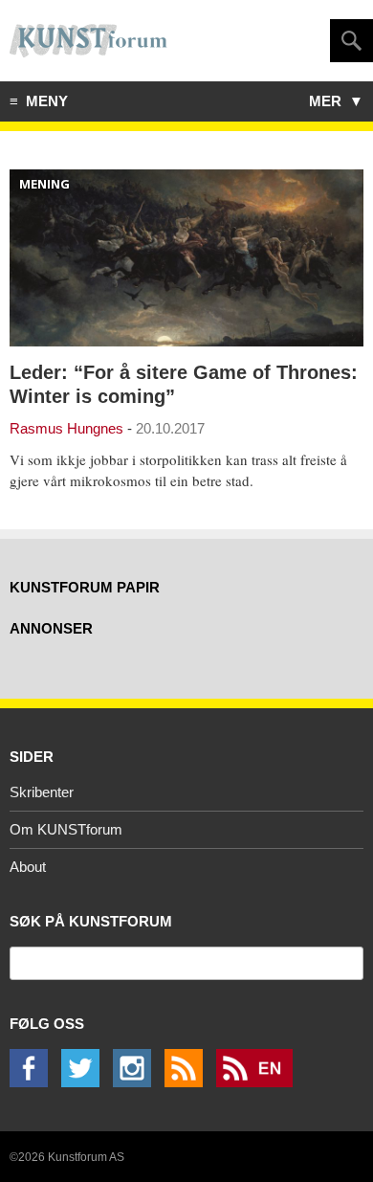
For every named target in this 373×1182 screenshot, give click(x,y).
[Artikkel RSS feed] (188, 1082)
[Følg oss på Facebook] (33, 1082)
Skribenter (42, 792)
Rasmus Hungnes (66, 428)
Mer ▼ (336, 101)
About (28, 867)
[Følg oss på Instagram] (137, 1082)
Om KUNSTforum (66, 829)
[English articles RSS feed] (259, 1082)
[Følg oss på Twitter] (85, 1082)
